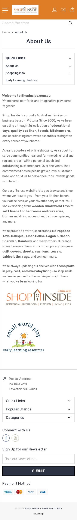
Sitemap (38, 513)
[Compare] (63, 11)
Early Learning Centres (21, 80)
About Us (12, 66)
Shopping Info (15, 73)
